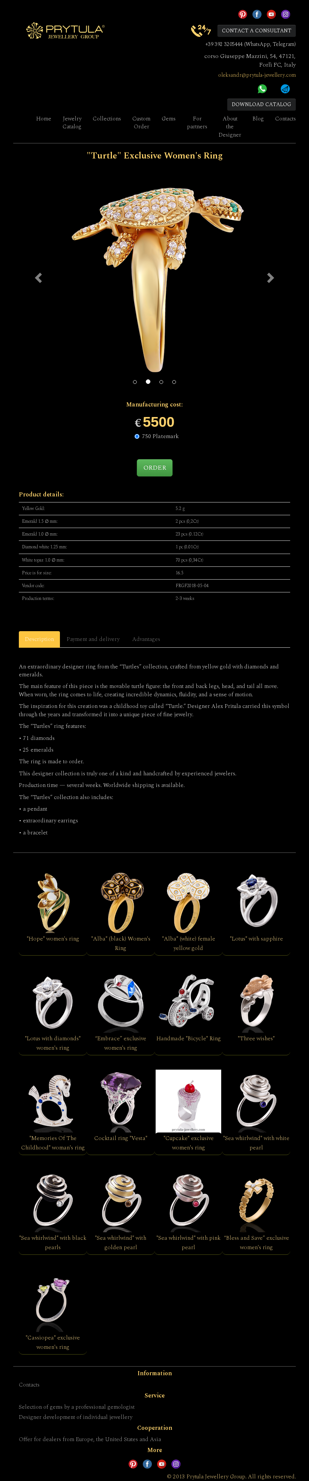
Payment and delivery (93, 639)
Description (39, 639)
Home (43, 118)
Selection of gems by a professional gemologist (77, 1407)
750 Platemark (160, 436)
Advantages (146, 639)
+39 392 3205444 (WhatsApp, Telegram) (250, 44)
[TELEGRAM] (285, 88)
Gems (169, 118)
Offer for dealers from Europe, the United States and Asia (90, 1439)
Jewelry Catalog (72, 122)
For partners (197, 122)
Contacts (285, 118)
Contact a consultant (256, 31)
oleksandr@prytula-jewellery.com (257, 75)
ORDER (154, 468)
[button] (39, 277)
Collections (107, 118)
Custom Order (141, 122)
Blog (258, 118)
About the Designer (230, 126)
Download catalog (261, 104)
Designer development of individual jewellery (75, 1417)
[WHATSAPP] (262, 88)
